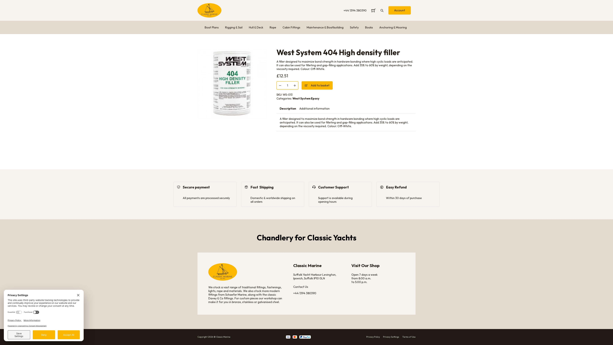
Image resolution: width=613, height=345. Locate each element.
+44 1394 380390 (355, 10)
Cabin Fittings (291, 27)
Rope (273, 27)
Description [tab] (288, 108)
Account (399, 10)
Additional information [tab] (314, 108)
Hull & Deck (256, 27)
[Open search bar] (382, 10)
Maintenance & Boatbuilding (325, 27)
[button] (263, 53)
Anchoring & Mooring (393, 27)
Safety (354, 27)
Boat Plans (212, 27)
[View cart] (373, 10)
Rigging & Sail (233, 27)
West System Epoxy (305, 98)
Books (369, 27)
